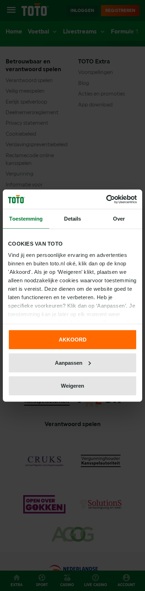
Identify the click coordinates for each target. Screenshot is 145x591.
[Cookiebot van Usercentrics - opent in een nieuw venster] (106, 199)
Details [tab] (72, 219)
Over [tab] (119, 219)
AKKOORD (73, 340)
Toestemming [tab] (26, 219)
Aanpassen (68, 362)
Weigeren (72, 386)
